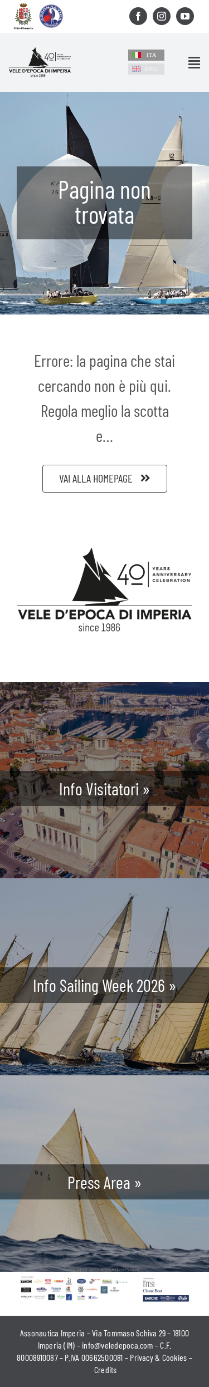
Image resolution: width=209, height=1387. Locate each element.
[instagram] (162, 16)
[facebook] (138, 16)
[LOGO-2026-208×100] (39, 53)
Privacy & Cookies (158, 1357)
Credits (105, 1369)
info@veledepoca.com (117, 1345)
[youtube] (185, 16)
